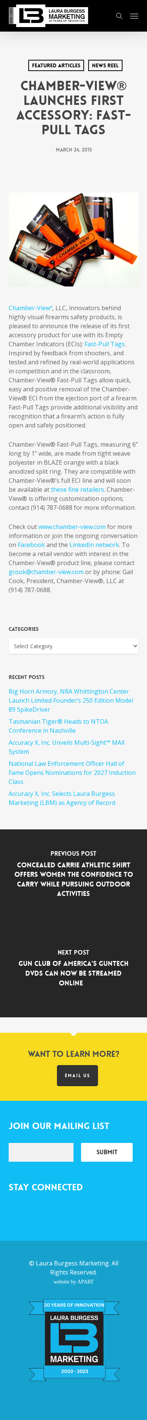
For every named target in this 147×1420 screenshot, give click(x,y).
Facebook (31, 545)
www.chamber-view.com (72, 527)
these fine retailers (77, 489)
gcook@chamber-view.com (46, 572)
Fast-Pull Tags (104, 344)
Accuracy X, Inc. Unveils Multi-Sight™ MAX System (67, 747)
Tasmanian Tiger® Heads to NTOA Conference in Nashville (58, 726)
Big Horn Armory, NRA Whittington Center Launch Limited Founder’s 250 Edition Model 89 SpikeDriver (71, 700)
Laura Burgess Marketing (72, 1263)
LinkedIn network (94, 545)
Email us (77, 1076)
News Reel (105, 65)
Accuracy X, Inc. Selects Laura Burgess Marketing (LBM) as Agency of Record (62, 798)
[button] (134, 16)
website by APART (74, 1282)
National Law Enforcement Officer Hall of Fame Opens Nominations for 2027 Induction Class (72, 772)
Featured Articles (56, 65)
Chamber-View (30, 308)
